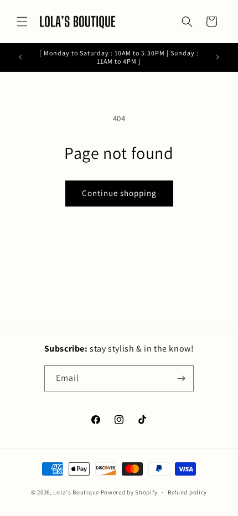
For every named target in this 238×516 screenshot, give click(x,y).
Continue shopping (119, 193)
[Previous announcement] (20, 57)
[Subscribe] (181, 378)
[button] (22, 21)
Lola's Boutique (76, 492)
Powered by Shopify (129, 492)
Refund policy (187, 492)
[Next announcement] (217, 57)
